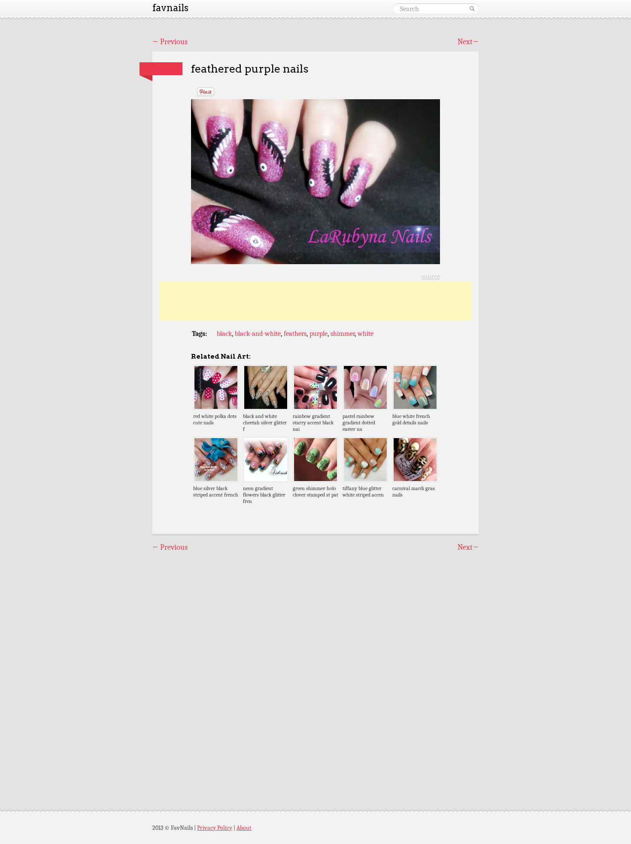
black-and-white (258, 334)
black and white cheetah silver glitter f (265, 422)
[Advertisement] (315, 301)
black (224, 334)
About (244, 828)
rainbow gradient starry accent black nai (313, 422)
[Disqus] (315, 673)
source (431, 276)
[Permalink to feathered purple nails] (161, 68)
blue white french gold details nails (411, 419)
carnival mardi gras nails (413, 491)
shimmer (343, 334)
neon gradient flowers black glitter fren (264, 494)
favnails (170, 8)
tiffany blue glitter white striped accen (363, 491)
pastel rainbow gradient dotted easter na (359, 422)
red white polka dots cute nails (215, 419)
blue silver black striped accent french (215, 491)
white (365, 334)
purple (318, 334)
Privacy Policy (214, 828)
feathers (295, 334)
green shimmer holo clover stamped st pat (315, 491)
